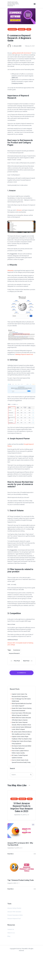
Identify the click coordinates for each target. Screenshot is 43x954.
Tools (29, 799)
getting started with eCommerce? (21, 53)
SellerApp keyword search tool (24, 354)
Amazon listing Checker (14, 908)
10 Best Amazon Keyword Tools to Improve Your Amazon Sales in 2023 (21, 807)
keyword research (14, 653)
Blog (9, 936)
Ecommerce (12, 29)
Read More (11, 854)
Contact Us (11, 929)
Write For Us (11, 933)
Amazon (19, 210)
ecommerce (16, 650)
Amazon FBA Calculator (14, 911)
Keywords (21, 29)
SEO (29, 29)
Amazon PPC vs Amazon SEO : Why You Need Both (20, 844)
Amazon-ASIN (17, 46)
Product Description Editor (15, 915)
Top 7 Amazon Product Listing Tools (21, 880)
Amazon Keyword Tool (14, 918)
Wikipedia (10, 270)
